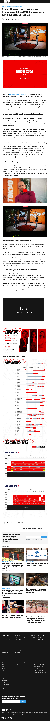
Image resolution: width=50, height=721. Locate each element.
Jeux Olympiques (8, 6)
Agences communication (7, 643)
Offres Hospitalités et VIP (43, 643)
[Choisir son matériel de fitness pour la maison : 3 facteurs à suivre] (37, 554)
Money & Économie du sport (7, 588)
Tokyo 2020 (20, 6)
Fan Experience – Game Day (20, 637)
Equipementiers (18, 643)
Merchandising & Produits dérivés (22, 650)
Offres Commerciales (42, 646)
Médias (3, 666)
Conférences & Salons (42, 641)
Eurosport (5, 120)
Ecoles (3, 670)
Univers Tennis (5, 680)
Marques (3, 658)
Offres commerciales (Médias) (40, 672)
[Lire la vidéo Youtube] (25, 190)
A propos (3, 712)
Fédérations (4, 660)
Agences (3, 668)
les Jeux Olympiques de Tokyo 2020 (19, 94)
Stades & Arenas (18, 641)
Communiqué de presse (39, 664)
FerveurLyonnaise (5, 684)
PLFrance (3, 686)
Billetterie (40, 637)
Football (6, 561)
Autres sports (31, 561)
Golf (31, 615)
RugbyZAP (4, 690)
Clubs (3, 664)
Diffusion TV (40, 639)
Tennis (37, 615)
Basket (30, 587)
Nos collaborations (29, 712)
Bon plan (36, 668)
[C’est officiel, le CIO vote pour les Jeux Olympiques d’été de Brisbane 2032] (13, 606)
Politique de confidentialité (18, 714)
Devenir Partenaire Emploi (39, 660)
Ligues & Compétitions (6, 662)
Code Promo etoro (5, 652)
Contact (3, 714)
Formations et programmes (22, 662)
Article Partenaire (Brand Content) (41, 662)
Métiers (18, 664)
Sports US (43, 587)
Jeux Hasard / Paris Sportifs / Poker (11, 587)
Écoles (18, 658)
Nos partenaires (22, 712)
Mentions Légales (9, 714)
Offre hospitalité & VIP (38, 670)
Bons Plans (4, 650)
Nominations (17, 652)
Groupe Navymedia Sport (7, 676)
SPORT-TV (4, 688)
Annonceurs (8, 712)
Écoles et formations (6, 641)
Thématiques (41, 635)
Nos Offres (36, 655)
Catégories (17, 635)
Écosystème (4, 655)
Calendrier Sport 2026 (6, 639)
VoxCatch (3, 682)
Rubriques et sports (6, 637)
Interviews (4, 648)
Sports (33, 635)
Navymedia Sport (34, 709)
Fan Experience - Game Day (36, 587)
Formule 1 (33, 646)
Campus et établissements (22, 660)
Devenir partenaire (14, 712)
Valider (44, 537)
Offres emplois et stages (7, 646)
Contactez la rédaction (43, 712)
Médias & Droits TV (14, 6)
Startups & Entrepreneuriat (20, 639)
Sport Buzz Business (6, 635)
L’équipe (36, 712)
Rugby (32, 639)
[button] (2, 1)
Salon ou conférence (38, 666)
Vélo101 (3, 678)
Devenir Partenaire (38, 658)
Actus (3, 6)
